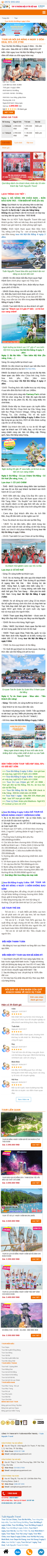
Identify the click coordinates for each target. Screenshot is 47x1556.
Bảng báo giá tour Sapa (10, 1408)
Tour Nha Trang (7, 1389)
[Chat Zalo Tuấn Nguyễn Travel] (18, 1552)
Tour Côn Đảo (7, 1399)
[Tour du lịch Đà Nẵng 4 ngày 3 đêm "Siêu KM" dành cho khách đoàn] (21, 1277)
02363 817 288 (19, 1451)
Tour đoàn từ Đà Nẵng (10, 1375)
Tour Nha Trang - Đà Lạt (10, 1386)
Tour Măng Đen (7, 1369)
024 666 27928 (19, 1468)
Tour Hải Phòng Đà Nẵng (18, 1522)
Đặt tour (9, 112)
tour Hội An (11, 1531)
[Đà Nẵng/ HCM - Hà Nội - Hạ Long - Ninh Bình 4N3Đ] (21, 1315)
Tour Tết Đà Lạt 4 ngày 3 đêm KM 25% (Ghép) (18, 1215)
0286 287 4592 (19, 1484)
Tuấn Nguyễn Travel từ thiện (17, 1545)
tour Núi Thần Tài (23, 1531)
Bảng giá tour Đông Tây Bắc (12, 1405)
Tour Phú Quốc (7, 1394)
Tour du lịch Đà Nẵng (9, 1372)
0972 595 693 (12, 1)
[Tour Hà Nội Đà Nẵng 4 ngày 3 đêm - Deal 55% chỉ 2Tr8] (23, 69)
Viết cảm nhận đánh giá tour (36, 998)
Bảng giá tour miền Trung (11, 1411)
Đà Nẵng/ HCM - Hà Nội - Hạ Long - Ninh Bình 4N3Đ (20, 1330)
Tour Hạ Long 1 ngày (24, 1534)
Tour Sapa (5, 1347)
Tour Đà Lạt (6, 1391)
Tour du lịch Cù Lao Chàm (11, 1380)
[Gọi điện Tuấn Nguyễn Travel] (29, 1552)
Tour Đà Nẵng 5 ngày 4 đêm (17, 1528)
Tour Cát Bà (6, 1355)
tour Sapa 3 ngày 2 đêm (16, 1537)
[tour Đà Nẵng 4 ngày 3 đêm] (23, 735)
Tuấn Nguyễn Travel (11, 1517)
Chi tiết (36, 1145)
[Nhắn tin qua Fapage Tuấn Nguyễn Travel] (41, 1552)
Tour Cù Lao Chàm (9, 1519)
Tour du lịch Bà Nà (8, 1377)
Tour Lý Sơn (12, 801)
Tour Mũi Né (6, 1397)
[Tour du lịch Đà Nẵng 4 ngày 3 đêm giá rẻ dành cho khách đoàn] (21, 1239)
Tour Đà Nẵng (17, 1525)
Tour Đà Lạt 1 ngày (29, 1542)
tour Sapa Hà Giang (18, 1539)
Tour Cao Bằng (7, 1353)
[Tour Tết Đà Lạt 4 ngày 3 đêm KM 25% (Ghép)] (21, 1201)
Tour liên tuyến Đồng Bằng (11, 1350)
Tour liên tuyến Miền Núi (10, 1358)
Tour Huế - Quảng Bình (10, 1366)
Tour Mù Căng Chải (8, 1361)
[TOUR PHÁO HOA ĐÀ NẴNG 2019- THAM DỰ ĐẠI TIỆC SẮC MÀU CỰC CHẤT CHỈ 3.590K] (21, 1163)
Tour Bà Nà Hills (24, 1519)
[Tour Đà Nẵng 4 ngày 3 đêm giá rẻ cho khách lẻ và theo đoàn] (21, 1124)
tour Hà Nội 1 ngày (13, 1542)
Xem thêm (22, 1099)
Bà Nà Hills (30, 369)
